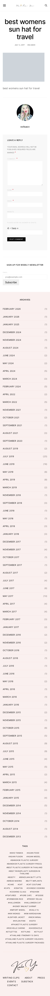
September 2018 (12, 503)
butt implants (34, 881)
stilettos (12, 932)
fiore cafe (26, 895)
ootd (33, 921)
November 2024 (12, 340)
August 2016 (10, 658)
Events (11, 981)
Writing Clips (11, 977)
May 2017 (8, 596)
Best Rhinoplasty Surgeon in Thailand (25, 872)
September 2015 (12, 735)
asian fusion (16, 856)
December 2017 (12, 541)
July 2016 (8, 666)
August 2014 (10, 829)
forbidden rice (15, 899)
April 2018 (9, 526)
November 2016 (12, 642)
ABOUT (28, 977)
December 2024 (12, 332)
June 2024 (9, 355)
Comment (11, 159)
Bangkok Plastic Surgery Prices (25, 864)
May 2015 (8, 766)
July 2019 (8, 456)
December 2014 (12, 805)
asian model (34, 856)
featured (11, 895)
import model (18, 910)
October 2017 (11, 557)
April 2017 (9, 603)
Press (41, 977)
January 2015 (11, 797)
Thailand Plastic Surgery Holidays (25, 939)
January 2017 (11, 627)
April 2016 (9, 689)
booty (12, 877)
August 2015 (10, 743)
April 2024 (9, 371)
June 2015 (8, 759)
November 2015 (12, 720)
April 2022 (9, 394)
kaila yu (34, 910)
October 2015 (11, 728)
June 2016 (8, 673)
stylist (39, 932)
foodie (40, 895)
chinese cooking (36, 888)
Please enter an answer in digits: (22, 222)
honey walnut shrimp (25, 906)
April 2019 (9, 479)
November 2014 (12, 813)
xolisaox (31, 45)
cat (21, 884)
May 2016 (8, 681)
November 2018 (12, 495)
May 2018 (8, 518)
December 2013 (12, 836)
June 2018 (8, 510)
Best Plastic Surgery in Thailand (25, 867)
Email (10, 200)
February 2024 (12, 386)
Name (10, 189)
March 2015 (10, 782)
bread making (15, 881)
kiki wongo (14, 914)
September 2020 (12, 441)
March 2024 (10, 378)
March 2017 (10, 611)
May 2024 (8, 363)
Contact (12, 985)
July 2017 (8, 580)
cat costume (34, 884)
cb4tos (19, 888)
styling (26, 932)
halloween (14, 903)
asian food (33, 853)
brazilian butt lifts (30, 877)
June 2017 (8, 588)
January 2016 (11, 704)
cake (11, 884)
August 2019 (10, 448)
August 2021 (10, 433)
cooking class (18, 892)
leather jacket (17, 917)
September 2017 (12, 565)
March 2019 (10, 487)
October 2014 (11, 821)
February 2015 (11, 790)
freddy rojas (35, 899)
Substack (27, 981)
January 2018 (11, 534)
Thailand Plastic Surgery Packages (25, 943)
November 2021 (12, 410)
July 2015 (8, 751)
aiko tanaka (17, 853)
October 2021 (11, 417)
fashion (35, 892)
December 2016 (12, 634)
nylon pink (20, 921)
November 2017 (12, 549)
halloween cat (33, 903)
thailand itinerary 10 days (25, 935)
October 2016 (11, 650)
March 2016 (10, 697)
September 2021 (12, 425)
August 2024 (10, 347)
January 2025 (11, 324)
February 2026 (12, 309)
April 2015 (9, 774)
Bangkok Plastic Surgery (25, 860)
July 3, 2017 (20, 45)
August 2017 (10, 572)
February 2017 (11, 619)
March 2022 (10, 402)
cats (7, 888)
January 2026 (11, 316)
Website (10, 212)
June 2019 (8, 464)
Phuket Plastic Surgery (25, 924)
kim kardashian (33, 914)
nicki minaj (35, 917)
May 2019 (8, 472)
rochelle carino (16, 928)
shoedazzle (36, 928)
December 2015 (12, 712)
